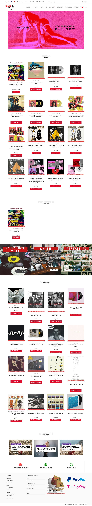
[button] (10, 30)
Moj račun (8, 1)
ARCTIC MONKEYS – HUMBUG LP (16, 375)
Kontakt (28, 490)
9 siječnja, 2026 (39, 454)
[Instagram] (84, 2)
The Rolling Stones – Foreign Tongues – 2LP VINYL (36, 116)
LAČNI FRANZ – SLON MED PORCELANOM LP (16, 116)
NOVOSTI (18, 444)
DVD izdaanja (19, 411)
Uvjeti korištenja (30, 485)
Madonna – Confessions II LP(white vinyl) (75, 179)
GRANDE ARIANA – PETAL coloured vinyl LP (56, 82)
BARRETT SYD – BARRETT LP (56, 375)
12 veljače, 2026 (14, 452)
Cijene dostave (71, 504)
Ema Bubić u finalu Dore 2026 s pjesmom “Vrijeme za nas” (21, 448)
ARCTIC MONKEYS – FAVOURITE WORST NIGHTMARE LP (36, 375)
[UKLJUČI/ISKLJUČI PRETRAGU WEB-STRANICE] (85, 7)
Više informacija (10, 498)
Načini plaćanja (30, 480)
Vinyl (22, 82)
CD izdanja (74, 80)
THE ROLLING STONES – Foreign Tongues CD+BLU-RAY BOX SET (75, 116)
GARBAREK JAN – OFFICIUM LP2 (36, 413)
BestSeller (10, 411)
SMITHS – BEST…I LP (36, 315)
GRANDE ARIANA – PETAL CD (76, 81)
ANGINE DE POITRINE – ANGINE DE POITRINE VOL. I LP (36, 146)
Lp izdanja (12, 82)
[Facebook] (82, 2)
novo (46, 57)
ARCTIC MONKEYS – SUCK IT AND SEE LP (76, 345)
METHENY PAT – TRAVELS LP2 (56, 413)
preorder (46, 203)
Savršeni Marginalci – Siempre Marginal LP (16, 85)
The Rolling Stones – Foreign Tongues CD (56, 116)
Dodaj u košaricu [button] (36, 89)
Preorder (18, 82)
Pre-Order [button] (16, 91)
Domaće (14, 444)
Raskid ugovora (30, 488)
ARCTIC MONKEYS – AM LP (16, 344)
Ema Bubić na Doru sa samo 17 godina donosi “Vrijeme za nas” (71, 448)
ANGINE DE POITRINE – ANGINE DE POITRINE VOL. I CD (76, 146)
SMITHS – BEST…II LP (56, 315)
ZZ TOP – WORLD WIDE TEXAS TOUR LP (36, 82)
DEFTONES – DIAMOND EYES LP (16, 307)
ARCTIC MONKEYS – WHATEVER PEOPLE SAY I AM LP (55, 345)
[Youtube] (85, 2)
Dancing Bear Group (82, 504)
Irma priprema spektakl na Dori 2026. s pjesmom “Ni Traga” (46, 449)
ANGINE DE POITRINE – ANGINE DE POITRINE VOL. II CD (16, 179)
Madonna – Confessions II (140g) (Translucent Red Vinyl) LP (55, 179)
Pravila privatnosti (31, 483)
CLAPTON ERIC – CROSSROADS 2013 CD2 (16, 414)
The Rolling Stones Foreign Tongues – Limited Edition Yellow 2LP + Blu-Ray (16, 148)
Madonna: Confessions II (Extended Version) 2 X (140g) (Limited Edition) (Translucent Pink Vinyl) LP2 (36, 180)
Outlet (15, 305)
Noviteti (15, 82)
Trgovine (29, 493)
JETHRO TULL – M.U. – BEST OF (75, 384)
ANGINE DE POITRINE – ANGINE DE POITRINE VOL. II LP (56, 146)
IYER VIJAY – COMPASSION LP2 (75, 413)
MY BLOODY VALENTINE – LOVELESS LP (76, 308)
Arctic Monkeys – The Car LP (36, 344)
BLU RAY (72, 113)
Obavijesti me (36, 153)
